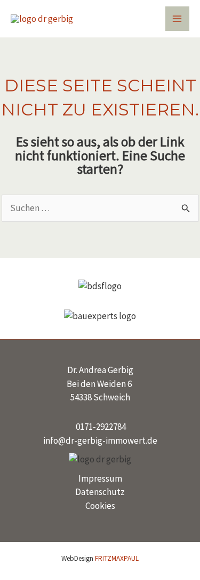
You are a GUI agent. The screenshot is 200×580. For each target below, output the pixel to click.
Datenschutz (100, 492)
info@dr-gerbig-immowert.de (100, 440)
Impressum (100, 478)
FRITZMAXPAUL (117, 558)
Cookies (100, 506)
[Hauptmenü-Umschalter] (177, 18)
